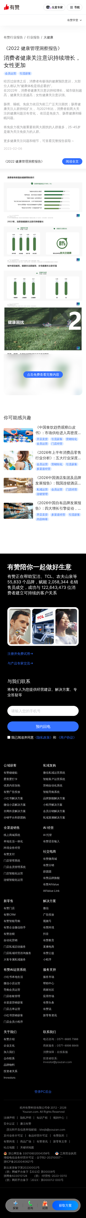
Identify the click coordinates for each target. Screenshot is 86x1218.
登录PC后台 (43, 1091)
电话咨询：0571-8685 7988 (60, 1039)
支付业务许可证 (13, 1135)
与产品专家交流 (19, 663)
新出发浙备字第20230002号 (22, 1167)
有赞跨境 (9, 1141)
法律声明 (9, 1117)
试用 (45, 1208)
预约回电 (43, 726)
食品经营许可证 (38, 1135)
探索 (15, 1208)
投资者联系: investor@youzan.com (57, 1060)
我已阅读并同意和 (43, 737)
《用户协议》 (66, 737)
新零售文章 (60, 1141)
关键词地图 (27, 1147)
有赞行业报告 (13, 37)
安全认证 (9, 1123)
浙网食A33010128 (15, 1175)
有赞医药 (58, 1135)
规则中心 (58, 1117)
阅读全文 (72, 161)
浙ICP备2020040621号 (18, 1161)
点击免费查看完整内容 (43, 374)
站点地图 (9, 1147)
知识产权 (42, 1117)
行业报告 (33, 37)
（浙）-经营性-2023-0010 (50, 1175)
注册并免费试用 (19, 653)
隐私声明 (25, 1117)
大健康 (48, 37)
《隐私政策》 (43, 737)
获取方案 (65, 1205)
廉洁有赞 (25, 1123)
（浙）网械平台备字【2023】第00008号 (29, 1171)
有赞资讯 (42, 1141)
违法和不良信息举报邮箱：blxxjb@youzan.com (35, 1129)
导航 (77, 7)
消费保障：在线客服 (55, 1052)
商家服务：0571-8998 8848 (60, 1045)
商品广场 (25, 1141)
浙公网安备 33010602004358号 (29, 1153)
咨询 (30, 1208)
